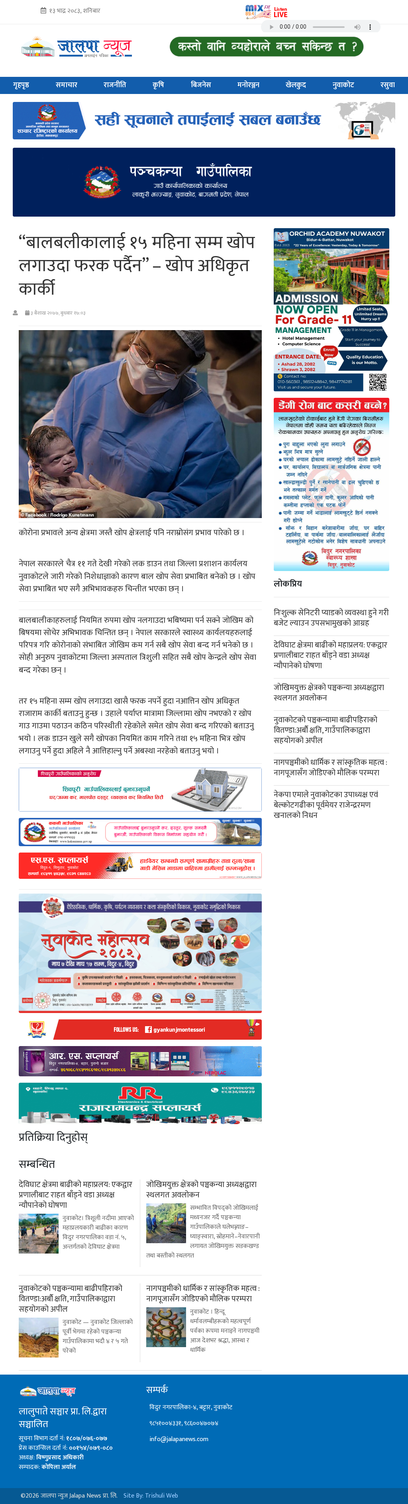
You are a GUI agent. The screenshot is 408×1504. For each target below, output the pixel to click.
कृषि (158, 85)
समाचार (66, 85)
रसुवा (388, 85)
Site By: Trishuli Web (151, 1495)
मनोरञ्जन (248, 85)
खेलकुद (296, 85)
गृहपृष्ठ (21, 85)
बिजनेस (201, 85)
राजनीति (115, 85)
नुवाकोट (343, 85)
